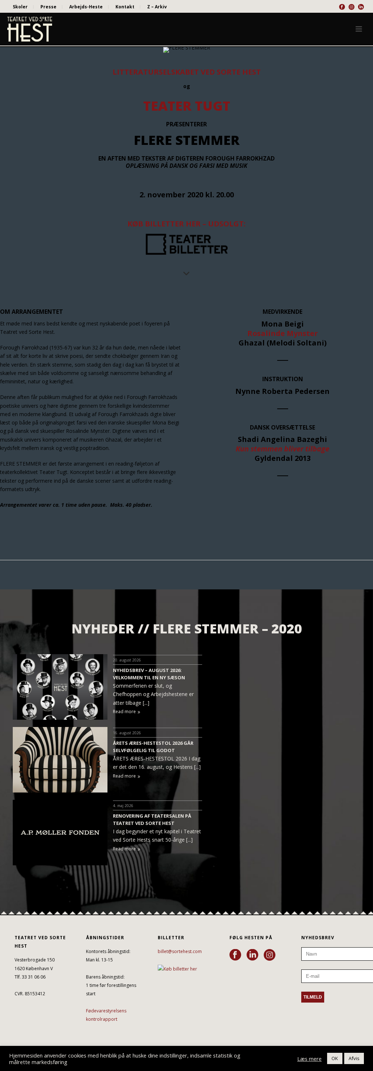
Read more (124, 711)
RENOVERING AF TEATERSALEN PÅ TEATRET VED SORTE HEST (152, 819)
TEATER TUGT (186, 106)
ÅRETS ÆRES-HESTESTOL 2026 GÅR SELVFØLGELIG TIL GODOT (153, 747)
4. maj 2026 (123, 805)
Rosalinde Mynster (282, 333)
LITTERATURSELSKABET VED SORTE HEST (187, 72)
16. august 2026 (127, 732)
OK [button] (334, 1058)
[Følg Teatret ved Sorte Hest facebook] (235, 955)
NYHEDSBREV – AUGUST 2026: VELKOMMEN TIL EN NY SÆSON (149, 674)
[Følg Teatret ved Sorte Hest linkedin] (252, 955)
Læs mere (309, 1058)
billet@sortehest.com (180, 951)
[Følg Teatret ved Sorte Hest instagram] (269, 955)
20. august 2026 (127, 660)
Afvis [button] (354, 1058)
